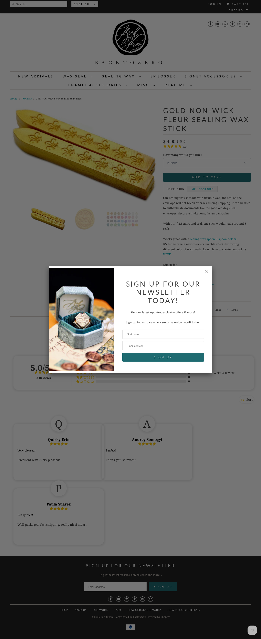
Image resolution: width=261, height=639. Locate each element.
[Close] (206, 271)
